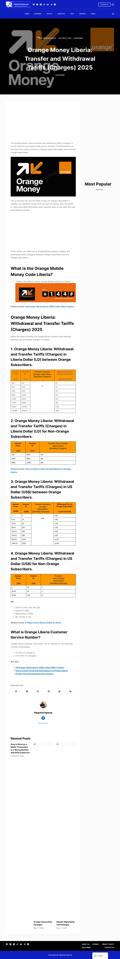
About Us (85, 944)
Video (93, 14)
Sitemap (95, 944)
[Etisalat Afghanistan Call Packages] (66, 830)
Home (27, 14)
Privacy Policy (108, 944)
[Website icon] (43, 718)
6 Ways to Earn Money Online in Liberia (43, 622)
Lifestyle (61, 14)
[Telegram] (51, 4)
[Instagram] (37, 4)
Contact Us (104, 4)
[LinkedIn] (48, 692)
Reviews (82, 14)
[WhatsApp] (59, 692)
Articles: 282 (43, 723)
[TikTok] (44, 4)
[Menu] (113, 4)
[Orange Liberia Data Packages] (43, 830)
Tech (72, 14)
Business (37, 14)
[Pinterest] (37, 692)
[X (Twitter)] (41, 4)
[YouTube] (55, 4)
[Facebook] (34, 4)
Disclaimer (86, 947)
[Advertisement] (43, 122)
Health (49, 14)
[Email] (70, 692)
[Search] (113, 14)
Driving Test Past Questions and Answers (34, 674)
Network (79, 38)
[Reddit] (48, 4)
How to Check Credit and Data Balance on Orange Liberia (41, 671)
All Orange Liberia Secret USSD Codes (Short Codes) (49, 306)
